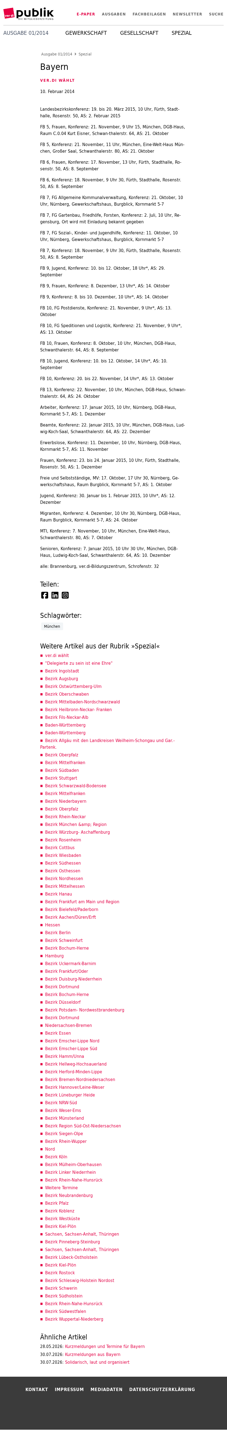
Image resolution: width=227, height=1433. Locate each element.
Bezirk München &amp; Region (76, 824)
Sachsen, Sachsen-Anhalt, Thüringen (82, 1234)
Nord (50, 1149)
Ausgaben (114, 14)
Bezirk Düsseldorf (63, 1002)
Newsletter (187, 14)
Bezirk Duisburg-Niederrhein (73, 979)
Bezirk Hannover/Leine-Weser (74, 1087)
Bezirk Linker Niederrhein (70, 1172)
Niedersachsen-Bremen (68, 1025)
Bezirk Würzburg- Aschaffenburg (77, 832)
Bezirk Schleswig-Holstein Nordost (79, 1280)
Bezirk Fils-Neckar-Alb (66, 717)
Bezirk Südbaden (62, 770)
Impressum (69, 1389)
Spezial (182, 33)
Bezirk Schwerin (61, 1288)
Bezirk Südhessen (63, 863)
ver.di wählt (57, 655)
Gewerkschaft (86, 33)
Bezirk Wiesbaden (63, 855)
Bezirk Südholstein (63, 1296)
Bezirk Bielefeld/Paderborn (71, 909)
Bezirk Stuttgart (61, 778)
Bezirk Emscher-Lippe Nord (72, 1041)
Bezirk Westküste (62, 1218)
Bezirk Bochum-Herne (67, 948)
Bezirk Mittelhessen (65, 886)
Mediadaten (107, 1389)
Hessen (52, 925)
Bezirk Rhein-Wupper (66, 1141)
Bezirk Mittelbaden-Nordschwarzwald (82, 702)
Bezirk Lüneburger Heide (70, 1095)
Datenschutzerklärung (162, 1389)
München (52, 626)
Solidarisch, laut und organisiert (85, 1362)
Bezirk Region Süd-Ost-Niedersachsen (83, 1126)
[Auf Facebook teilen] (45, 595)
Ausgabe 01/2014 (56, 54)
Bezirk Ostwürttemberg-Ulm (73, 686)
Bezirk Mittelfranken (65, 762)
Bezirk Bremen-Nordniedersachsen (80, 1079)
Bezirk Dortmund (62, 986)
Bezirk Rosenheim (63, 840)
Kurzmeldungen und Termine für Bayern (92, 1346)
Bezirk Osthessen (62, 871)
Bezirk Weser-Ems (63, 1110)
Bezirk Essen (58, 1033)
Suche (216, 14)
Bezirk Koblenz (59, 1211)
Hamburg (54, 956)
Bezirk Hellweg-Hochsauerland (76, 1064)
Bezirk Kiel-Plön (60, 1226)
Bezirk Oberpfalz (61, 755)
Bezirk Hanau (58, 894)
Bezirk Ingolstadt (62, 671)
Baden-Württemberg (65, 725)
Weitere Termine (61, 1187)
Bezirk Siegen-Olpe (64, 1133)
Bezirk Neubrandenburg (69, 1195)
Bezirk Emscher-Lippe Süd (71, 1048)
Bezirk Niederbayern (65, 801)
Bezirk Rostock (60, 1272)
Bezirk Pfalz (57, 1203)
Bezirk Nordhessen (64, 878)
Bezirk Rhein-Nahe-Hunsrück (73, 1180)
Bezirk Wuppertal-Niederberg (74, 1319)
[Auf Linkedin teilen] (55, 595)
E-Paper (86, 14)
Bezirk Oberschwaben (67, 694)
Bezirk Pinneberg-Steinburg (72, 1242)
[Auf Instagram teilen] (65, 595)
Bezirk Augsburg (61, 678)
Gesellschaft (139, 33)
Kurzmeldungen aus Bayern (80, 1354)
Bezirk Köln (56, 1157)
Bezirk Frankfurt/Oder (66, 971)
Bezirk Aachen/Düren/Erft (70, 917)
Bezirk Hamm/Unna (64, 1056)
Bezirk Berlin (58, 932)
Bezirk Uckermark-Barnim (70, 963)
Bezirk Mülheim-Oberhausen (73, 1164)
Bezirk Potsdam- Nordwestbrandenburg (84, 1010)
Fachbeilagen (149, 14)
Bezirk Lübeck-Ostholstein (71, 1257)
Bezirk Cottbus (60, 847)
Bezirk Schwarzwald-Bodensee (75, 786)
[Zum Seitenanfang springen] (208, 1417)
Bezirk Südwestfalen (65, 1311)
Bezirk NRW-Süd (61, 1102)
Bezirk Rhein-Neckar (65, 816)
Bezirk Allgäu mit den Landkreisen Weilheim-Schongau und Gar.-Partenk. (107, 744)
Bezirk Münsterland (64, 1118)
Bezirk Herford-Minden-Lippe (73, 1072)
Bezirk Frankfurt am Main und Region (82, 901)
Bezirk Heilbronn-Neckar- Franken (78, 709)
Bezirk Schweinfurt (64, 940)
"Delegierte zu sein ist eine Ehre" (79, 663)
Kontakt (36, 1389)
